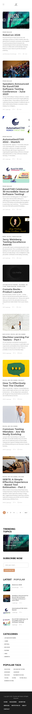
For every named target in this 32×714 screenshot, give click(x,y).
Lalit (4, 109)
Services (6, 705)
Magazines (13, 702)
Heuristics (7, 656)
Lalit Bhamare (6, 54)
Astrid (4, 353)
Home (5, 702)
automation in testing (10, 284)
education (7, 669)
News (4, 236)
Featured (22, 284)
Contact (7, 709)
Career (6, 641)
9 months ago (13, 54)
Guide (5, 653)
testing (14, 677)
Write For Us (15, 705)
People (9, 236)
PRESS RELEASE (7, 32)
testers (6, 677)
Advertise (22, 702)
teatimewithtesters (18, 675)
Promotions (21, 286)
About (24, 705)
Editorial (6, 644)
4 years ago (7, 109)
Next (26, 512)
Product (21, 380)
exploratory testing (19, 669)
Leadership (16, 672)
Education (6, 334)
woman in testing (9, 680)
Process (21, 476)
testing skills (23, 677)
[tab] (7, 579)
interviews (7, 672)
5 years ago (7, 209)
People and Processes (18, 334)
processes (7, 675)
